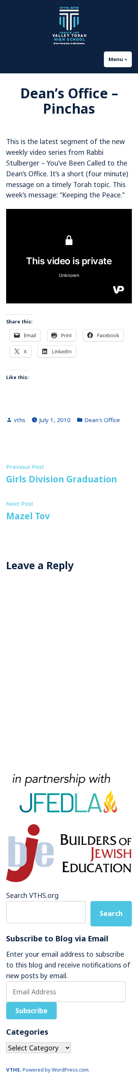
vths (19, 420)
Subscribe (31, 1010)
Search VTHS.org (32, 895)
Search (111, 913)
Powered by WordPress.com (56, 1069)
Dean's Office (102, 420)
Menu (120, 59)
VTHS (13, 1069)
